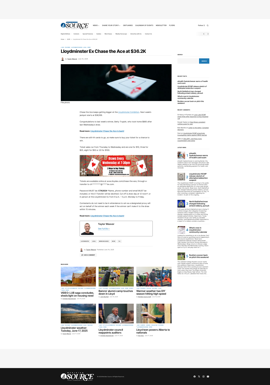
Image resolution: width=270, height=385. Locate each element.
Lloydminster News (76, 47)
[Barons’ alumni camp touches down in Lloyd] (116, 276)
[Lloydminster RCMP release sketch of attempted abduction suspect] (181, 176)
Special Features (88, 34)
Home (62, 39)
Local (85, 47)
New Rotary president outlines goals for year (191, 123)
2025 (68, 39)
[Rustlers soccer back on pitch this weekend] (181, 256)
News (89, 47)
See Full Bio (103, 229)
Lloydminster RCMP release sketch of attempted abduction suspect (192, 87)
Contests (76, 34)
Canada (148, 325)
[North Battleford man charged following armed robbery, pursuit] (181, 203)
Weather (90, 325)
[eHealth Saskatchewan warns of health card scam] (181, 155)
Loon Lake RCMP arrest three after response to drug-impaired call (192, 116)
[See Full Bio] (109, 228)
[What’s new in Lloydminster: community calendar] (181, 230)
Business (143, 288)
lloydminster (85, 241)
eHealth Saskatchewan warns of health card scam (192, 82)
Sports (131, 288)
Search (180, 54)
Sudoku (98, 34)
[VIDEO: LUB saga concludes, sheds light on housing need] (78, 276)
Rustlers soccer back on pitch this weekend (190, 102)
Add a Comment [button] (89, 255)
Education (154, 325)
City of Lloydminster (71, 288)
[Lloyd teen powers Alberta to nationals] (154, 313)
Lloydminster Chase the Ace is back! (107, 131)
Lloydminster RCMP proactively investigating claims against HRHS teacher (192, 134)
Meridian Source (104, 241)
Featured (67, 47)
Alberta (142, 325)
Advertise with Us (136, 34)
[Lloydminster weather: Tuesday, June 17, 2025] (78, 313)
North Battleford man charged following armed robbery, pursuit (190, 92)
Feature (149, 288)
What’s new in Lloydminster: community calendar (188, 97)
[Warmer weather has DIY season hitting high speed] (154, 276)
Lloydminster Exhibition (128, 112)
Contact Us (148, 34)
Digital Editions (65, 34)
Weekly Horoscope (121, 34)
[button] (207, 25)
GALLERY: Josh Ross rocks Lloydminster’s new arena (189, 140)
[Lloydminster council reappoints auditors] (116, 313)
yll (119, 241)
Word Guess (108, 34)
